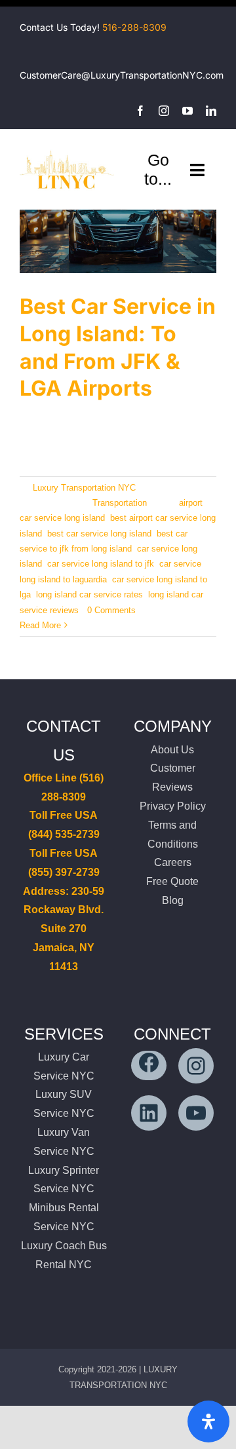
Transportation (119, 503)
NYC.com (203, 75)
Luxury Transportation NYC (84, 488)
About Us (172, 749)
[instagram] (164, 110)
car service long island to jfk (100, 564)
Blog (173, 900)
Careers (172, 862)
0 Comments (111, 610)
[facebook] (140, 110)
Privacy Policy (173, 806)
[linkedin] (211, 110)
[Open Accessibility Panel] (208, 1421)
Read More (40, 625)
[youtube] (187, 110)
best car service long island (99, 533)
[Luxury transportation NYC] (67, 151)
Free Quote (172, 881)
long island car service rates (89, 594)
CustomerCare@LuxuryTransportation (101, 75)
